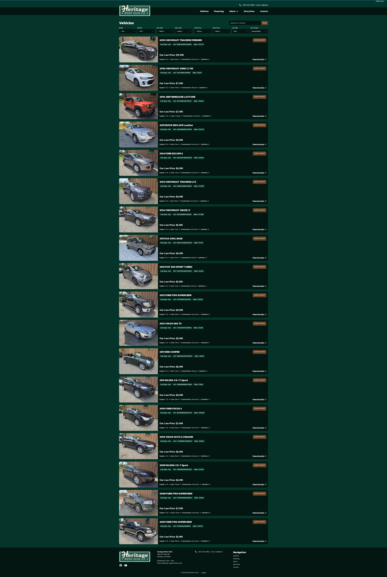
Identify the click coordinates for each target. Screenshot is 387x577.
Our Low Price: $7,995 (171, 83)
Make (121, 28)
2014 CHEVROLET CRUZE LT (175, 210)
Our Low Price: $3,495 (171, 423)
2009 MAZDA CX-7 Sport (174, 465)
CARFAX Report (259, 40)
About (232, 11)
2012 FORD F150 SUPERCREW (176, 295)
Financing (219, 11)
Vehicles (204, 11)
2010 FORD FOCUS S (171, 408)
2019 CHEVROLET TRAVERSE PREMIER (181, 40)
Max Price (216, 28)
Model (139, 28)
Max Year (178, 28)
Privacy (204, 573)
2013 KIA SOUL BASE (171, 238)
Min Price (198, 28)
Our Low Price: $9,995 (171, 140)
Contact (264, 11)
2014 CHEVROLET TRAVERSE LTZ (178, 182)
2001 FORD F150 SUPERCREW (176, 522)
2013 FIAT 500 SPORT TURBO (176, 267)
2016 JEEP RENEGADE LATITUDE (177, 97)
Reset (265, 23)
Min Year (160, 28)
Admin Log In (380, 1)
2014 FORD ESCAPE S (171, 153)
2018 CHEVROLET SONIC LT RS (176, 68)
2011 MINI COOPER (170, 352)
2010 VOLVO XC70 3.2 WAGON (176, 437)
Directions (249, 11)
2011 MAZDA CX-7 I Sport (174, 380)
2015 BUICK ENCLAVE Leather (176, 125)
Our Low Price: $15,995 (172, 55)
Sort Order (254, 28)
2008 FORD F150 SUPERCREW (176, 493)
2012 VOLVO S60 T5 (171, 323)
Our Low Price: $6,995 (171, 168)
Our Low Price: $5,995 (171, 225)
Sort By (235, 28)
